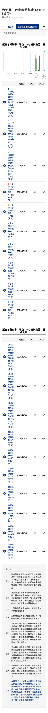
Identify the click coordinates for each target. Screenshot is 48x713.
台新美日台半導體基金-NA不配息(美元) (11, 231)
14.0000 (8, 33)
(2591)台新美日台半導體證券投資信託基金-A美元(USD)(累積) (11, 135)
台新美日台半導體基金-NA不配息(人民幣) (11, 270)
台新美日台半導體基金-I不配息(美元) (11, 251)
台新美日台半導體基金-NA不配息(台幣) (11, 192)
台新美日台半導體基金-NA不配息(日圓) (11, 310)
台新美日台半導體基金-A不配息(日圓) (11, 290)
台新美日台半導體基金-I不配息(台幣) (11, 212)
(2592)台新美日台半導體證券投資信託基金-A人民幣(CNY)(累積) (11, 167)
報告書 (11, 26)
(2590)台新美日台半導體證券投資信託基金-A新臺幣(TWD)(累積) (11, 103)
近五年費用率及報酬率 (27, 27)
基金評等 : (7, 17)
